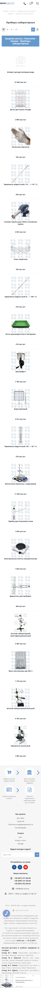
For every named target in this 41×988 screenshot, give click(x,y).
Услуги (20, 833)
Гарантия (20, 821)
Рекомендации (20, 828)
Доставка (20, 818)
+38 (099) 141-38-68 (22, 881)
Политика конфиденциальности (20, 824)
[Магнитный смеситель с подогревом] (7, 981)
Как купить (20, 814)
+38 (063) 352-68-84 (22, 883)
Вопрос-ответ (20, 840)
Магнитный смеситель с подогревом (24, 981)
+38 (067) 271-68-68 (22, 878)
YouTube (25, 867)
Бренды (20, 843)
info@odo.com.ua (22, 889)
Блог (20, 837)
